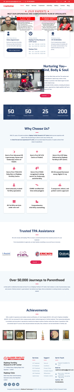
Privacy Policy (47, 368)
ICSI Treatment (36, 368)
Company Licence (48, 376)
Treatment (41, 5)
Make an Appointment (14, 50)
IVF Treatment (35, 363)
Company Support (48, 371)
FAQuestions (47, 373)
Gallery (56, 5)
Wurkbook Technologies (27, 389)
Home (22, 5)
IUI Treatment (35, 365)
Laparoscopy (35, 376)
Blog (68, 5)
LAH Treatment (36, 373)
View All (35, 262)
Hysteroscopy (36, 371)
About (27, 5)
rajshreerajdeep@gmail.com (64, 370)
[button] (5, 20)
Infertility (49, 5)
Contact (62, 5)
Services (34, 5)
